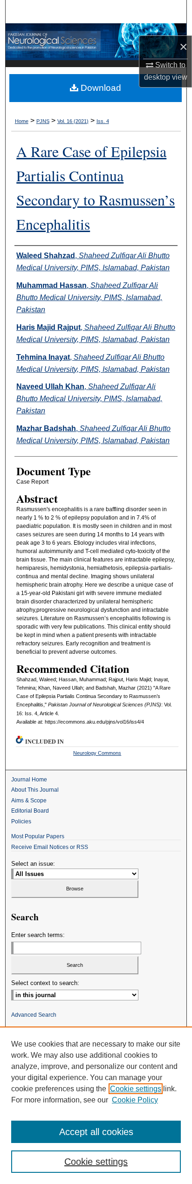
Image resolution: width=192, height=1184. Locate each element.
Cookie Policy (135, 1100)
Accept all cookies (96, 1132)
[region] (96, 1105)
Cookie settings (135, 1089)
